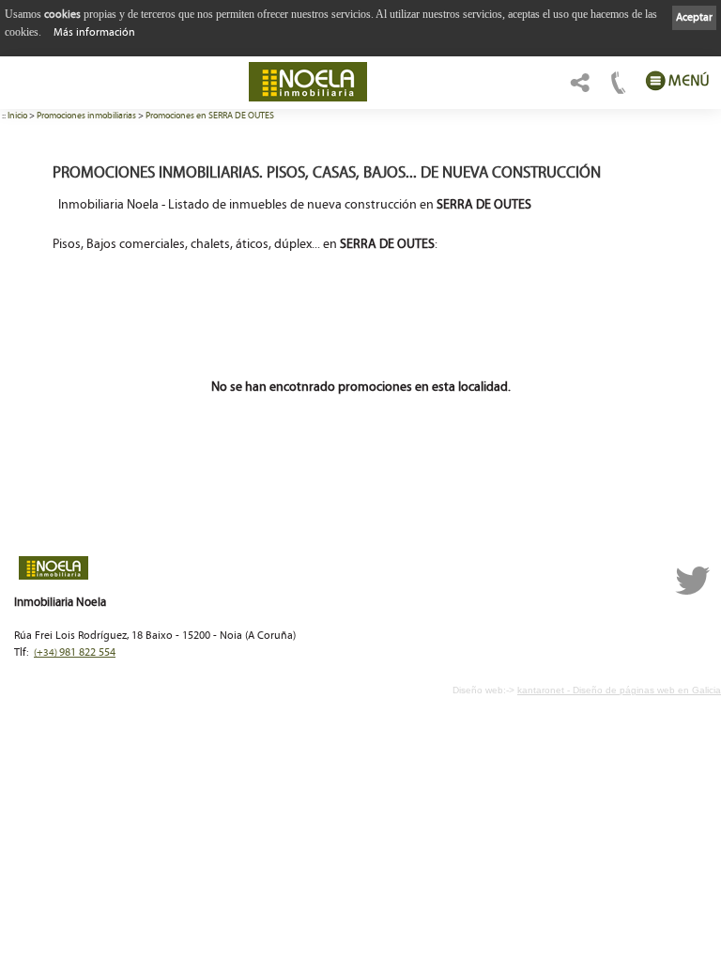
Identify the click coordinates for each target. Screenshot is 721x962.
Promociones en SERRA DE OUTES (210, 115)
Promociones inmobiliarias (86, 115)
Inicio (17, 115)
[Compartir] (578, 87)
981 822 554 (74, 652)
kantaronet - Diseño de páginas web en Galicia (619, 690)
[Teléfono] (616, 87)
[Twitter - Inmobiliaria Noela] (693, 592)
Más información (94, 32)
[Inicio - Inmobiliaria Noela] (308, 81)
